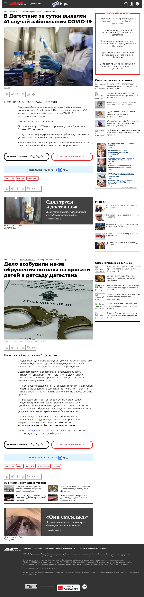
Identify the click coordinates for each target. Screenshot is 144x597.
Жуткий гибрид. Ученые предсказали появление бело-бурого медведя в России (123, 287)
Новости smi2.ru (13, 225)
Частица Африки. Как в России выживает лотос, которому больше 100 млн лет (122, 95)
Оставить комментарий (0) (72, 157)
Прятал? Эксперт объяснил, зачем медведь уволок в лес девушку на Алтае (122, 315)
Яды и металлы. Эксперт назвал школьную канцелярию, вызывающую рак (121, 114)
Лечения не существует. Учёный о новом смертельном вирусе (122, 103)
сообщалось (33, 430)
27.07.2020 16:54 (10, 11)
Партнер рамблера (47, 586)
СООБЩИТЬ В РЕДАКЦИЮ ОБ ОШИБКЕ (93, 548)
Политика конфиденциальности (60, 548)
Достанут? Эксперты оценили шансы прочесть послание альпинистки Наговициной (123, 269)
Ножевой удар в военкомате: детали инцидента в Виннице (122, 225)
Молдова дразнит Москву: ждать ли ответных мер (122, 235)
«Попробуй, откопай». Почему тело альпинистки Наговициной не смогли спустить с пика (122, 123)
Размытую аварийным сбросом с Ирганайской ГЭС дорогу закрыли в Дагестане (117, 43)
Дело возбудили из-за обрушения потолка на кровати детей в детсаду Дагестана (117, 66)
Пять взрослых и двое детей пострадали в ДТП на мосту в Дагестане (117, 32)
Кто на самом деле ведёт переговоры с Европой (122, 216)
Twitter (7, 88)
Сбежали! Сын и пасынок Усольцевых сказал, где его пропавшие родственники (123, 296)
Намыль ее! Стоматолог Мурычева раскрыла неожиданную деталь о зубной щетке (122, 86)
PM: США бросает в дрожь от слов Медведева (121, 207)
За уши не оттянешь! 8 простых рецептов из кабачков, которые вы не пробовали (123, 278)
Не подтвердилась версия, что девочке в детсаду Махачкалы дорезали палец (73, 497)
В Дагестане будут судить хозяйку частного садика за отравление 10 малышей (31, 497)
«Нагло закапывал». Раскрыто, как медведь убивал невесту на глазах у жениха (123, 306)
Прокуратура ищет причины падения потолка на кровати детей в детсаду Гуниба (28, 488)
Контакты (27, 548)
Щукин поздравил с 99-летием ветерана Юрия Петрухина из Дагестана (118, 55)
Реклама (38, 548)
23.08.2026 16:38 (11, 259)
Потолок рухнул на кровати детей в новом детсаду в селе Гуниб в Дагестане (117, 21)
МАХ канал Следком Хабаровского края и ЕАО (24, 341)
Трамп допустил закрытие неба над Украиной (122, 244)
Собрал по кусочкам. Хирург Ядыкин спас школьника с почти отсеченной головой (123, 132)
